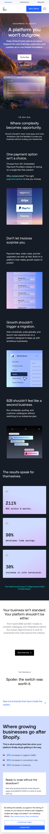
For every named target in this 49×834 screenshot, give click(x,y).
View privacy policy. (17, 816)
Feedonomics (24, 2)
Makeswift (41, 2)
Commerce (8, 2)
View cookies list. (32, 816)
